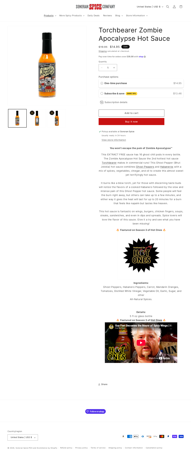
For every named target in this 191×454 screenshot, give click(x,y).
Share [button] (104, 384)
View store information (114, 140)
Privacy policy (81, 448)
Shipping (103, 51)
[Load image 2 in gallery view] (37, 118)
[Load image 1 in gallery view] (17, 118)
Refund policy (66, 448)
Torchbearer (109, 162)
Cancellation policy (154, 448)
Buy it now (131, 121)
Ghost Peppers (145, 166)
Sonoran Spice (22, 448)
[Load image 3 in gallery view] (57, 118)
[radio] (102, 83)
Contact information (134, 448)
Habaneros (166, 166)
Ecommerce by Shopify (47, 448)
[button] (49, 15)
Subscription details (116, 102)
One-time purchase (115, 83)
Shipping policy (115, 448)
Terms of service (98, 448)
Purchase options (108, 76)
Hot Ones (156, 320)
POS (30, 448)
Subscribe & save (120, 93)
